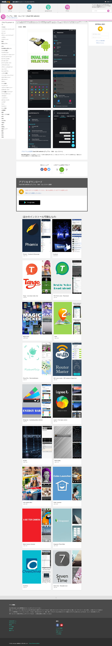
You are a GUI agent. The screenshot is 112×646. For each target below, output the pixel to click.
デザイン (3, 81)
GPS (3, 46)
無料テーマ (11, 630)
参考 (3, 116)
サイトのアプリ (5, 71)
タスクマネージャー (6, 77)
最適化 (3, 126)
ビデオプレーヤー (5, 89)
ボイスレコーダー (5, 100)
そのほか (3, 27)
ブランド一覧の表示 (100, 40)
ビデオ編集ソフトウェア (7, 91)
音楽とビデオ (4, 43)
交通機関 (3, 110)
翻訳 (3, 130)
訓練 (3, 133)
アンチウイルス (5, 52)
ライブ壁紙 (11, 626)
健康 (3, 112)
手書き (3, 122)
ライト (3, 104)
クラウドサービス (5, 65)
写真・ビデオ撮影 (6, 114)
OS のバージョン (100, 42)
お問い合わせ (58, 632)
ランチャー (4, 106)
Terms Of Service (32, 643)
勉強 (3, 41)
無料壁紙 (11, 628)
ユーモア (3, 102)
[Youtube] (62, 626)
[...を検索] (109, 11)
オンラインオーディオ (6, 56)
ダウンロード (4, 79)
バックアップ (4, 85)
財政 (3, 135)
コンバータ (4, 69)
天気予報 (3, 120)
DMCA (38, 643)
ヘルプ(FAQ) (58, 633)
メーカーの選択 (59, 628)
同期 (3, 118)
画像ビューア (4, 128)
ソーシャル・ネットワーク (7, 75)
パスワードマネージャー (7, 87)
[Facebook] (58, 626)
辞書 (3, 137)
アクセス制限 (4, 50)
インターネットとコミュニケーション (8, 30)
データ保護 (4, 83)
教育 (3, 124)
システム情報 (4, 73)
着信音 (10, 624)
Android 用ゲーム (12, 621)
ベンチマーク (4, 97)
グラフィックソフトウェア (7, 35)
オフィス (3, 33)
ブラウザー (4, 95)
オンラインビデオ (5, 58)
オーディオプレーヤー (7, 62)
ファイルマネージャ (6, 93)
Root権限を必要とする (7, 48)
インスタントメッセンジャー (8, 54)
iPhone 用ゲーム (12, 622)
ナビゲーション (5, 39)
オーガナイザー (5, 60)
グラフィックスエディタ (7, 67)
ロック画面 (4, 108)
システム (3, 37)
